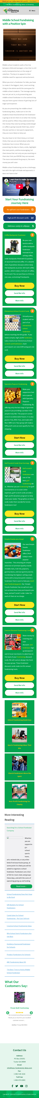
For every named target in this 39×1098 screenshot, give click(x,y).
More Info (19, 300)
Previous (7, 1013)
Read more (21, 886)
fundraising (24, 486)
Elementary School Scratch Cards (17, 311)
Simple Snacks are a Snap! (14, 539)
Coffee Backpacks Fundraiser (15, 235)
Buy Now (20, 285)
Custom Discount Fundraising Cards (18, 630)
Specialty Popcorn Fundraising (16, 384)
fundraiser (28, 338)
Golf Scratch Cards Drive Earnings (17, 463)
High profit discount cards (18, 218)
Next (31, 1013)
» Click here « (32, 1)
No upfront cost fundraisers (18, 209)
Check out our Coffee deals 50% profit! (19, 1)
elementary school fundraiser (27, 328)
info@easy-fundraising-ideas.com (19, 1068)
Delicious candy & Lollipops (19, 226)
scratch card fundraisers (13, 344)
